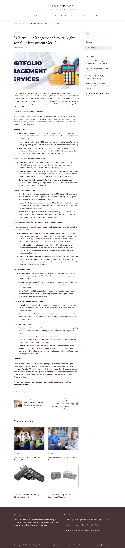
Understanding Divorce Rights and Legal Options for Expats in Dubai (96, 62)
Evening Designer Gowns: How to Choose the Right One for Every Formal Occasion (98, 86)
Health (54, 16)
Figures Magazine (33, 522)
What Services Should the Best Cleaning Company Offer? (95, 77)
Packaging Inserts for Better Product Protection (97, 95)
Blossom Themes (63, 545)
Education (74, 16)
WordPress (79, 545)
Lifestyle (63, 16)
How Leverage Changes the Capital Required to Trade (96, 70)
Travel (45, 16)
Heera (15, 47)
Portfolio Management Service (24, 392)
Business (26, 16)
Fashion (36, 16)
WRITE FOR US (99, 16)
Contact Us (85, 16)
